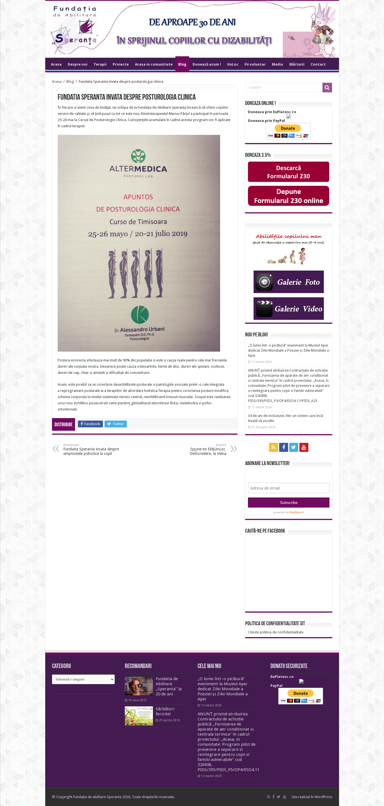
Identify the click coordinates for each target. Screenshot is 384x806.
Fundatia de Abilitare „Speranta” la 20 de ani (169, 686)
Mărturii (296, 64)
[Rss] (273, 447)
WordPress (323, 797)
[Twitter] (293, 447)
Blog (182, 64)
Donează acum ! (207, 64)
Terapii (100, 64)
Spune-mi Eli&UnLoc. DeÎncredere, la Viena (208, 449)
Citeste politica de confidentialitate (276, 632)
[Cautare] (327, 87)
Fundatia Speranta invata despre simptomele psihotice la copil (91, 449)
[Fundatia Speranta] (192, 29)
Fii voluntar (255, 64)
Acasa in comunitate (154, 64)
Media (277, 64)
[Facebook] (283, 447)
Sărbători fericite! (165, 711)
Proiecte (121, 64)
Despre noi (77, 64)
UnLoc (232, 64)
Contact (318, 64)
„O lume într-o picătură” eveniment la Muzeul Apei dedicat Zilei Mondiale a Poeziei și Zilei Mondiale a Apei (288, 350)
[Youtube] (303, 447)
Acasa (56, 64)
